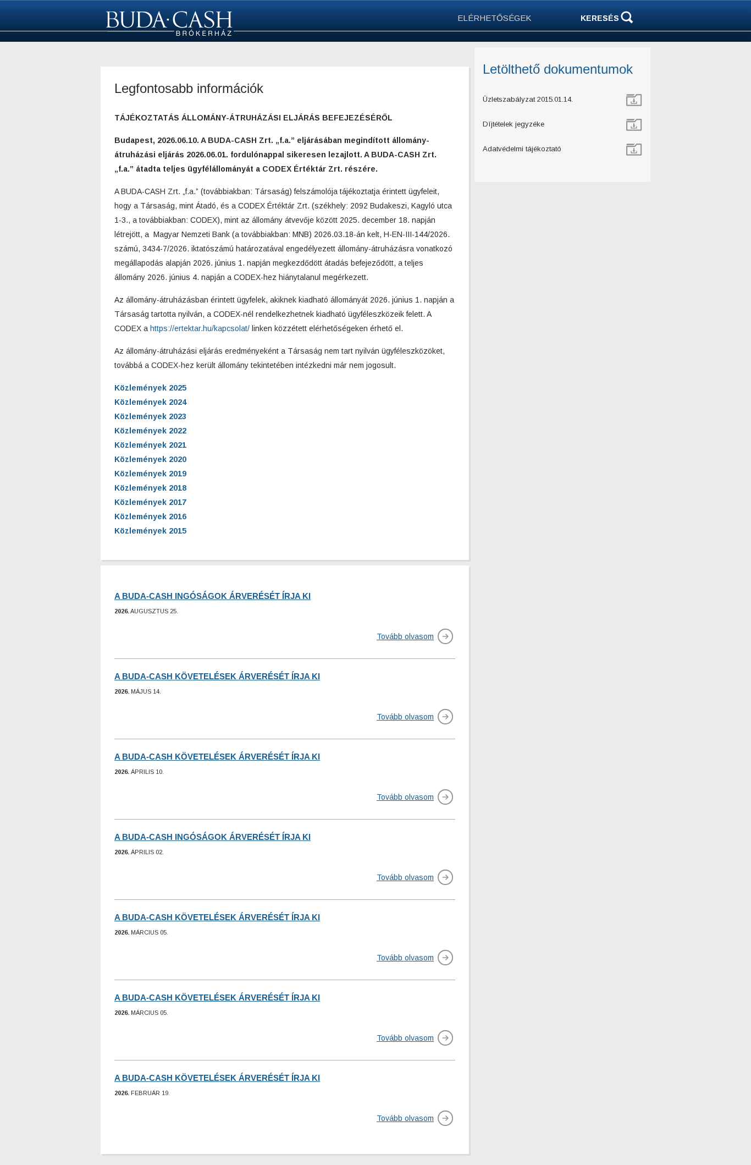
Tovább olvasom (405, 636)
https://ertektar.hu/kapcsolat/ (200, 328)
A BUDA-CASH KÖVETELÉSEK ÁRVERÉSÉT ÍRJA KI (217, 676)
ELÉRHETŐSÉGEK (494, 18)
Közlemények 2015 (150, 530)
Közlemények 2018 (150, 487)
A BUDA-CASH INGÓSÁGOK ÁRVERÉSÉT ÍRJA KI (212, 596)
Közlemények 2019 (150, 473)
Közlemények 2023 (150, 416)
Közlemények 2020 (150, 459)
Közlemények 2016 (150, 516)
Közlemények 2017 (150, 502)
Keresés (600, 18)
